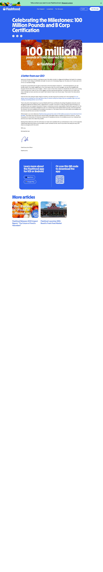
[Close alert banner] (101, 3)
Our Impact (40, 9)
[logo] (11, 9)
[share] (13, 36)
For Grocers (59, 9)
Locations (50, 9)
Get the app (94, 9)
